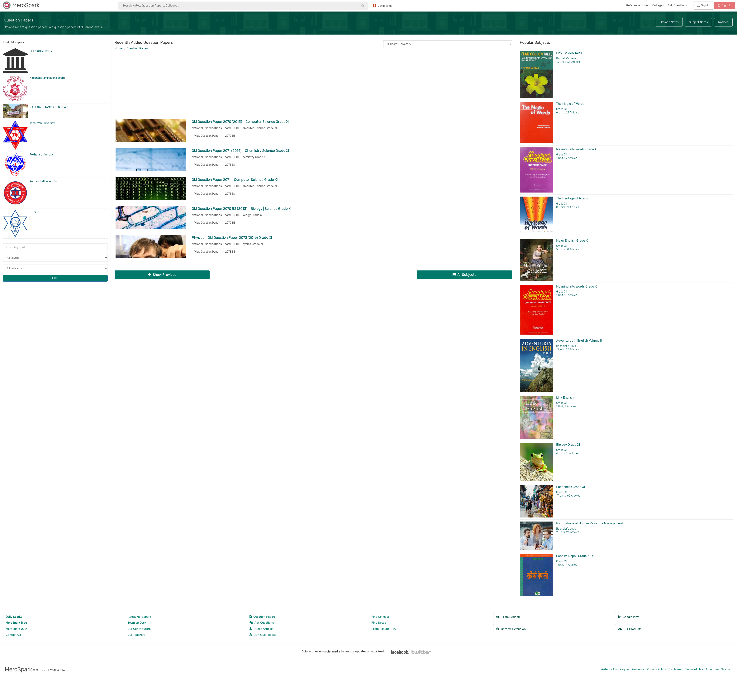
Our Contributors (139, 629)
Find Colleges (380, 616)
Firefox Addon (510, 617)
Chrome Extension (513, 629)
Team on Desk (137, 622)
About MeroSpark (139, 616)
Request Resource (632, 669)
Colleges (658, 5)
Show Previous (164, 275)
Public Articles (263, 629)
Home (118, 48)
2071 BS (230, 164)
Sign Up (726, 5)
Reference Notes (637, 5)
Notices (723, 22)
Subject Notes (698, 22)
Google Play (630, 617)
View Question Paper (206, 135)
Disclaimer (675, 669)
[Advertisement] (231, 86)
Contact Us (13, 634)
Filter (55, 278)
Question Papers (137, 48)
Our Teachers (136, 634)
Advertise (712, 669)
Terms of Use (694, 669)
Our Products (632, 629)
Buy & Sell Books (264, 634)
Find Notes (378, 622)
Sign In (705, 5)
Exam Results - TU (383, 629)
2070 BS (230, 135)
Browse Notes (669, 22)
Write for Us (609, 669)
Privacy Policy (656, 669)
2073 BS (230, 251)
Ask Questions (264, 622)
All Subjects (466, 275)
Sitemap (726, 669)
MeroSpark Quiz (16, 629)
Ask (677, 5)
